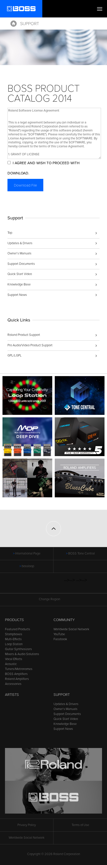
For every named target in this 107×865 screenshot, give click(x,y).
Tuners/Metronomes (18, 669)
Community (64, 620)
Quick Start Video (19, 274)
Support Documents (21, 264)
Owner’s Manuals (19, 253)
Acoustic (11, 664)
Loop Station (14, 644)
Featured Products (17, 629)
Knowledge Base (19, 284)
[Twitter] (32, 586)
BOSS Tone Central (81, 553)
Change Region (49, 599)
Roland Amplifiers (17, 679)
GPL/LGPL (14, 355)
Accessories (13, 684)
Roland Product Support (23, 335)
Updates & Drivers (19, 243)
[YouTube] (42, 586)
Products (14, 620)
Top (9, 233)
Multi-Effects (13, 639)
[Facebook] (23, 586)
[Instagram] (51, 586)
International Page (27, 553)
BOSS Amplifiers (16, 674)
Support (29, 23)
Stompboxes (13, 634)
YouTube (59, 634)
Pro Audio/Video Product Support (30, 345)
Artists (12, 694)
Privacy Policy (26, 825)
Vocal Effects (13, 659)
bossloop (28, 566)
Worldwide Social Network (71, 629)
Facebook (60, 639)
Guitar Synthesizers (18, 649)
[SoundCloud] (61, 586)
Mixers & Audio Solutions (22, 654)
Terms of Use (80, 825)
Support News (17, 295)
